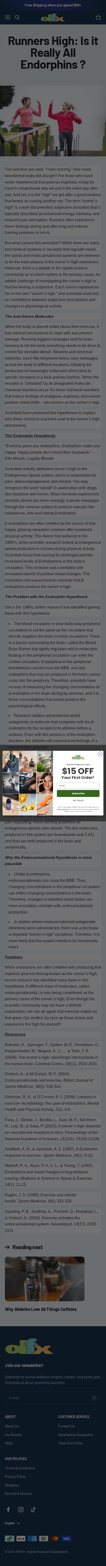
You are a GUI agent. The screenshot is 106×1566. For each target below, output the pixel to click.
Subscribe (78, 793)
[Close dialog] (100, 754)
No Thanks (78, 800)
